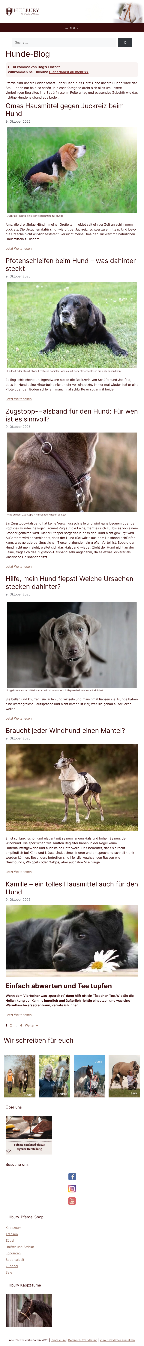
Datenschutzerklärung (83, 1340)
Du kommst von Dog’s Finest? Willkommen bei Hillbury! (48, 69)
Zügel (10, 1240)
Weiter (31, 1025)
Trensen (12, 1234)
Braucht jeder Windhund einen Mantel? (65, 730)
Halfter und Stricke (20, 1247)
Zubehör (12, 1266)
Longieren (13, 1253)
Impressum (58, 1340)
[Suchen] (125, 42)
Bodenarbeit (15, 1260)
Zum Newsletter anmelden (117, 1340)
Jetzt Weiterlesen (19, 248)
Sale (9, 1272)
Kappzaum (14, 1228)
